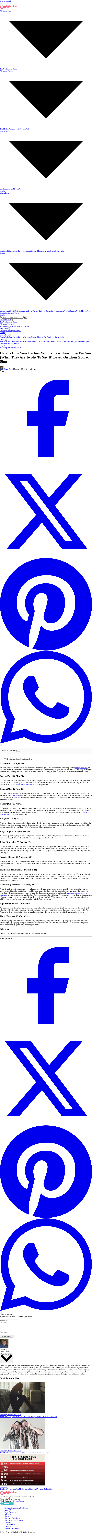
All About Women (6, 324)
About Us (7, 1510)
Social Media (59, 251)
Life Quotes (65, 311)
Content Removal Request (13, 1520)
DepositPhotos (18, 1501)
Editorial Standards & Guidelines (16, 1508)
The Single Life (49, 251)
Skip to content (5, 1)
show (18, 751)
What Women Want (22, 129)
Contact (7, 1516)
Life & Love (4, 335)
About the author (6, 1354)
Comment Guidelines (12, 1518)
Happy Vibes (22, 251)
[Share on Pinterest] (46, 650)
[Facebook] (46, 1031)
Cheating (10, 189)
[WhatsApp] (46, 1310)
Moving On (17, 189)
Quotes (2, 339)
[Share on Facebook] (46, 464)
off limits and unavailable (27, 785)
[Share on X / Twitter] (46, 557)
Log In (2, 315)
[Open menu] (1, 3)
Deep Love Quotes (30, 311)
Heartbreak (4, 328)
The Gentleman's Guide (8, 69)
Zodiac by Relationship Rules (10, 348)
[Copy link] (1, 745)
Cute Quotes (19, 311)
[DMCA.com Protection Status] (7, 1504)
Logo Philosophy (10, 1512)
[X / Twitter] (46, 1124)
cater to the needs (14, 795)
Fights (7, 251)
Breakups (3, 189)
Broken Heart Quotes (7, 311)
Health (2, 191)
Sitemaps (7, 1522)
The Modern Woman (7, 129)
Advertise (7, 1514)
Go (25, 317)
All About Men (5, 320)
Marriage (40, 251)
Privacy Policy (9, 1524)
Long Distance (32, 251)
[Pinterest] (46, 1217)
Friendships (13, 251)
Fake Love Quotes (44, 311)
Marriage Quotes (75, 311)
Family (2, 251)
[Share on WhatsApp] (46, 743)
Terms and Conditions (12, 1528)
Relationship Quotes (12, 313)
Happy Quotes (56, 311)
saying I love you (81, 768)
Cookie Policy (9, 1526)
